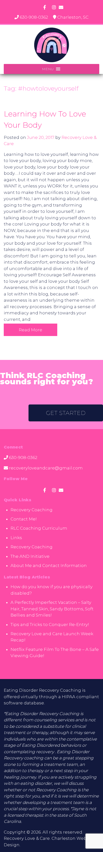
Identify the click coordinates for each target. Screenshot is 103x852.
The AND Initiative (30, 556)
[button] (48, 69)
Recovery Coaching (31, 509)
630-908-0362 (34, 17)
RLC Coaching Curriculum (38, 528)
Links (16, 537)
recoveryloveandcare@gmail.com (46, 467)
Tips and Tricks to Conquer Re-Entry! (49, 624)
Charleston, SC (72, 17)
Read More (30, 329)
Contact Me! (23, 518)
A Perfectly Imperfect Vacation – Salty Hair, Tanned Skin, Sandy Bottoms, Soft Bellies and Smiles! (52, 609)
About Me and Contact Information (48, 565)
